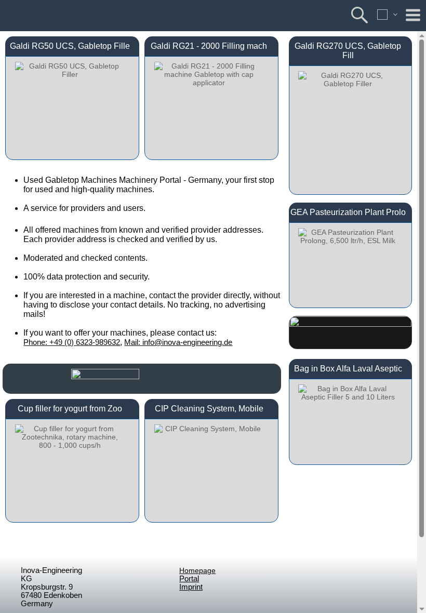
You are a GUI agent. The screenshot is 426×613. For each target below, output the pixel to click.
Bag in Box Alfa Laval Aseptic (348, 368)
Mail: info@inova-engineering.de (178, 342)
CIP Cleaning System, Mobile (209, 408)
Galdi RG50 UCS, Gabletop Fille (70, 46)
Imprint (191, 587)
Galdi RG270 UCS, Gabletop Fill (348, 51)
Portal (189, 579)
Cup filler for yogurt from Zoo (70, 408)
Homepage (197, 570)
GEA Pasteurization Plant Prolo (348, 212)
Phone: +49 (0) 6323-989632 (71, 342)
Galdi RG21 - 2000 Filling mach (209, 46)
